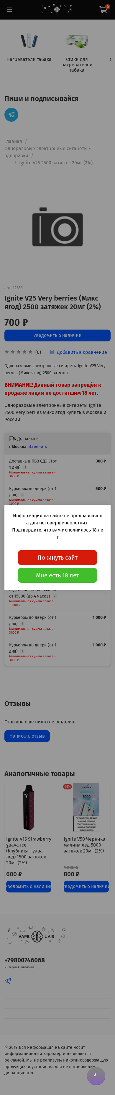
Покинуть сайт (57, 557)
